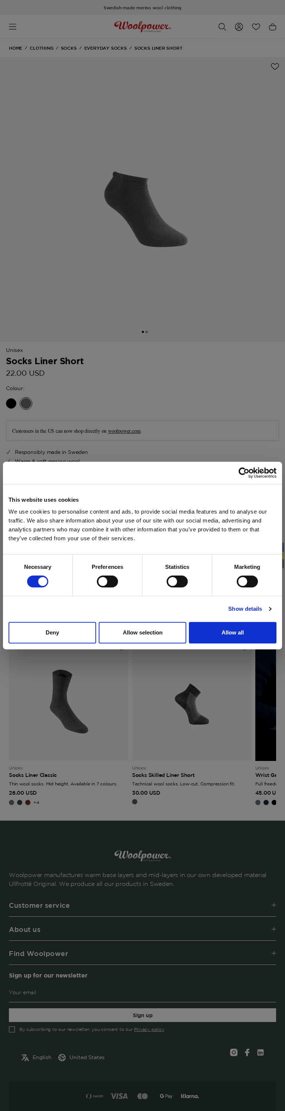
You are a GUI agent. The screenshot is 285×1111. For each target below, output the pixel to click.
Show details (245, 609)
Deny (52, 632)
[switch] (107, 581)
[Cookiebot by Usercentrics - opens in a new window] (244, 472)
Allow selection (143, 632)
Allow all (233, 632)
